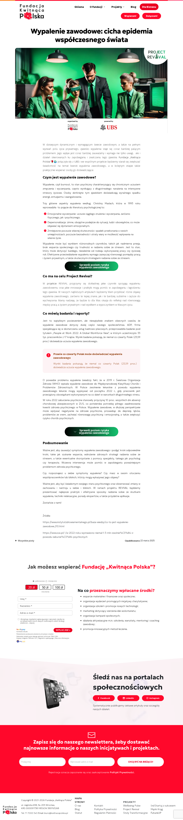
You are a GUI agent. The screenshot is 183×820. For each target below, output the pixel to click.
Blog (77, 809)
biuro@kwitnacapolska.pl (56, 813)
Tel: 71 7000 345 (29, 813)
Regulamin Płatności (105, 812)
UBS (76, 161)
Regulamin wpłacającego (46, 638)
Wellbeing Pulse (131, 805)
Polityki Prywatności (122, 772)
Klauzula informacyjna (62, 638)
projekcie (52, 283)
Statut (78, 812)
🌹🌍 (54, 161)
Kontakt (98, 805)
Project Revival (131, 809)
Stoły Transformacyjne (135, 812)
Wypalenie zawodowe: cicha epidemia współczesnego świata (91, 35)
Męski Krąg (157, 809)
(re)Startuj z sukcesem (163, 805)
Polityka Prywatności (105, 809)
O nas (78, 805)
